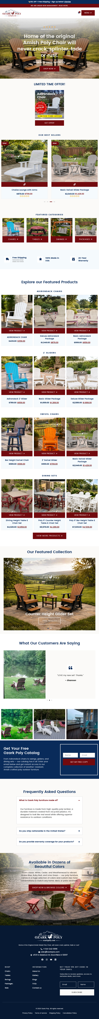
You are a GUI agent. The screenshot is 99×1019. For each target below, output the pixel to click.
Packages (9, 984)
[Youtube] (51, 959)
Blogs (34, 979)
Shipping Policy (54, 1013)
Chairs (7, 971)
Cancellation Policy (70, 1013)
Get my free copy (79, 762)
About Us (36, 971)
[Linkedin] (55, 959)
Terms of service (41, 1013)
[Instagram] (46, 959)
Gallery (35, 975)
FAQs (34, 984)
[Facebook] (42, 959)
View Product (49, 621)
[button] (48, 628)
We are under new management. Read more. (49, 6)
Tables (7, 975)
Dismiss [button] (67, 2)
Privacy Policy (27, 1013)
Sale (6, 988)
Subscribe (77, 992)
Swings (8, 979)
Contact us (37, 988)
